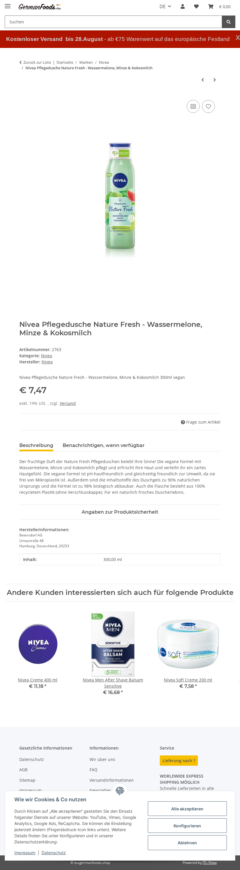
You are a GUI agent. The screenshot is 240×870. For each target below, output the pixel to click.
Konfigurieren (187, 825)
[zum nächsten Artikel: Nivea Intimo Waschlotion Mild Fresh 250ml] (215, 79)
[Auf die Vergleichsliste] (193, 106)
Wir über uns (102, 759)
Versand (68, 403)
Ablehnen (187, 842)
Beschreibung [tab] (36, 445)
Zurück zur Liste (37, 62)
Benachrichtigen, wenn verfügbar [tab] (104, 445)
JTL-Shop (210, 862)
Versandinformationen (112, 780)
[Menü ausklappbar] (8, 3)
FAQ (93, 769)
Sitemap (27, 780)
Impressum (24, 852)
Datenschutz (54, 852)
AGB (23, 769)
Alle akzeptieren (187, 808)
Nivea (46, 355)
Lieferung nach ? (178, 760)
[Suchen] (228, 21)
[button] (182, 6)
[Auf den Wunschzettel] (208, 106)
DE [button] (163, 6)
